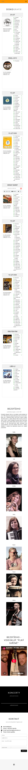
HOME (3, 1)
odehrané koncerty (14, 705)
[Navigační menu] (26, 1)
